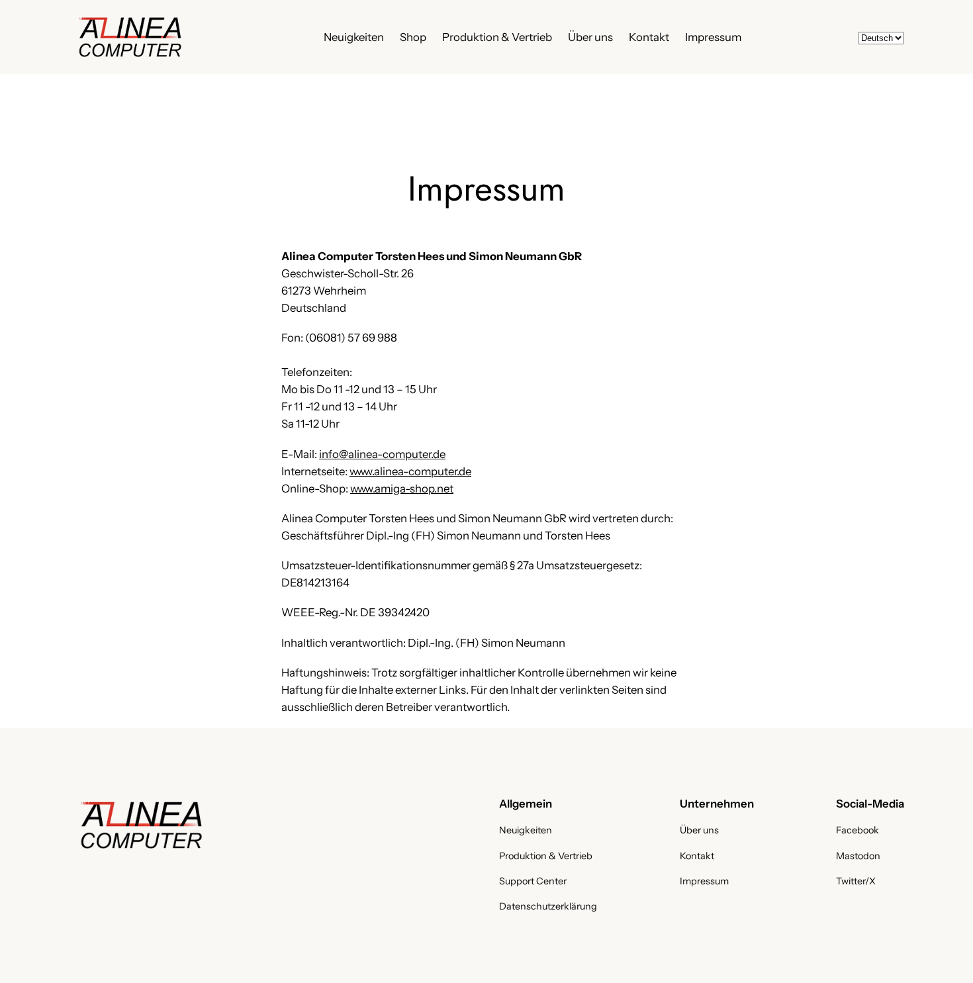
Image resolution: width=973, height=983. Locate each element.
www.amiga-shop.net (401, 488)
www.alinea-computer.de (410, 471)
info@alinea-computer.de (382, 454)
